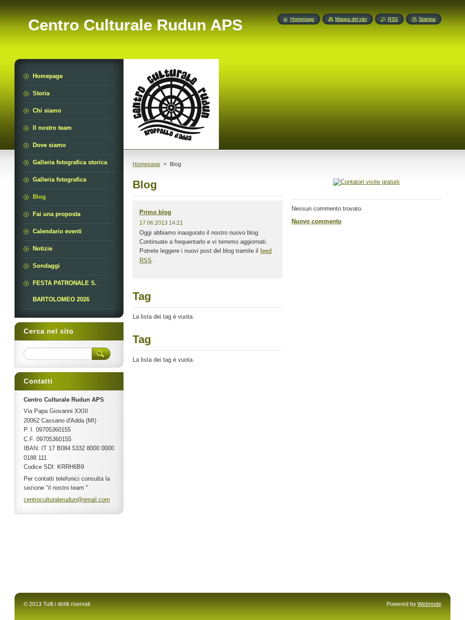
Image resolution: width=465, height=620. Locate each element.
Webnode (429, 604)
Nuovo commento (316, 221)
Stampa (427, 19)
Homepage (146, 164)
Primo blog (155, 212)
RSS (393, 19)
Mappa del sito (351, 19)
